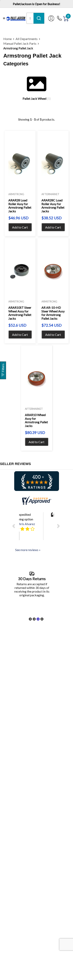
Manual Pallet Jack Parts (19, 43)
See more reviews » (27, 550)
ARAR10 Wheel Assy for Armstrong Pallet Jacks (36, 420)
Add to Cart (20, 227)
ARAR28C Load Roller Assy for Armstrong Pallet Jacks (52, 205)
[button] (14, 526)
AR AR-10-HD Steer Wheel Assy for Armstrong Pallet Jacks (53, 313)
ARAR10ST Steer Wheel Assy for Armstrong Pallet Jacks (19, 313)
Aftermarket (50, 194)
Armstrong (16, 194)
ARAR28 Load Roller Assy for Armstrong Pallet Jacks (19, 205)
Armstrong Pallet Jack (18, 48)
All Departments (27, 39)
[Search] (38, 18)
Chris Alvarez (26, 524)
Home (7, 39)
